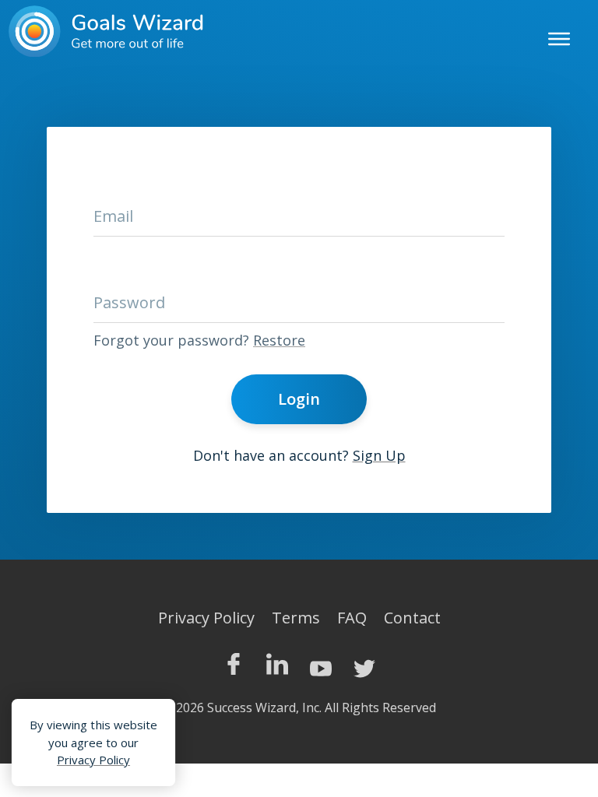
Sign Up (379, 455)
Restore (279, 340)
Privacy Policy (206, 617)
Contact (412, 617)
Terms (296, 617)
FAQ (352, 617)
